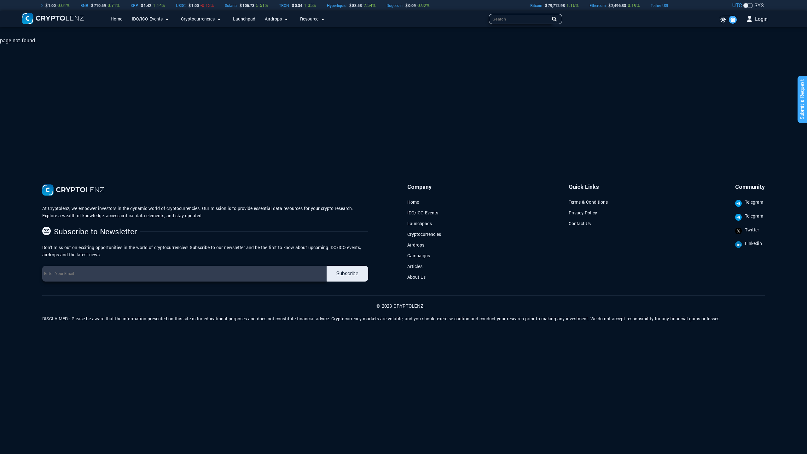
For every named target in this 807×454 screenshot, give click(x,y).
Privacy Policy (583, 213)
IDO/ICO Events (422, 213)
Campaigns (418, 256)
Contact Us (580, 223)
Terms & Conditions (588, 202)
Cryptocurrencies (424, 234)
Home (413, 202)
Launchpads (419, 223)
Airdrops (415, 245)
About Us (416, 277)
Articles (414, 266)
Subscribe (347, 273)
